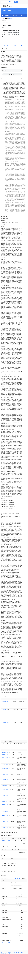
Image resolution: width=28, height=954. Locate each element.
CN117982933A (5, 722)
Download (18, 878)
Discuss (19, 48)
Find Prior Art (14, 15)
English (10, 18)
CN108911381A (5, 801)
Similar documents (17, 45)
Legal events (11, 45)
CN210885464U (5, 811)
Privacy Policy (3, 953)
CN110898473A (5, 709)
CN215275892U (5, 771)
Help (9, 953)
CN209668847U (5, 818)
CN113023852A (5, 827)
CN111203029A (5, 785)
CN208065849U (5, 754)
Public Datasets (16, 952)
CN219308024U (5, 779)
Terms (22, 952)
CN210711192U (5, 807)
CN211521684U (5, 798)
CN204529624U (5, 768)
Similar (21, 15)
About (2, 952)
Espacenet (10, 48)
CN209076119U (5, 821)
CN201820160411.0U (6, 840)
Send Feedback (8, 952)
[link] (3, 882)
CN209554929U (5, 764)
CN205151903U (5, 793)
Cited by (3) (6, 45)
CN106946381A (5, 825)
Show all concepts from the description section (11, 942)
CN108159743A (5, 701)
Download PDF (7, 15)
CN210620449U (5, 789)
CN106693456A (5, 760)
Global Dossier (15, 48)
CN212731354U (5, 795)
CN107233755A (5, 757)
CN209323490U (5, 774)
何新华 (7, 20)
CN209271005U (5, 815)
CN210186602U (5, 804)
